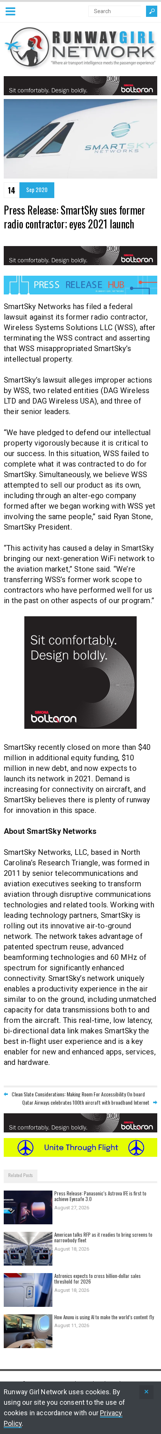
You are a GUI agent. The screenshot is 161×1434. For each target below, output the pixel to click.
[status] (146, 1392)
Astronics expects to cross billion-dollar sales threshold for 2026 (97, 1278)
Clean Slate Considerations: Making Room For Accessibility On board (78, 1094)
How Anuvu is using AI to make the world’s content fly (104, 1317)
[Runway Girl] (80, 65)
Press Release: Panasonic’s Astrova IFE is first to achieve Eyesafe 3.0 (100, 1196)
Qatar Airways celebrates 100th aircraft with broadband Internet (85, 1102)
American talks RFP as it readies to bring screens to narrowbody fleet (103, 1237)
